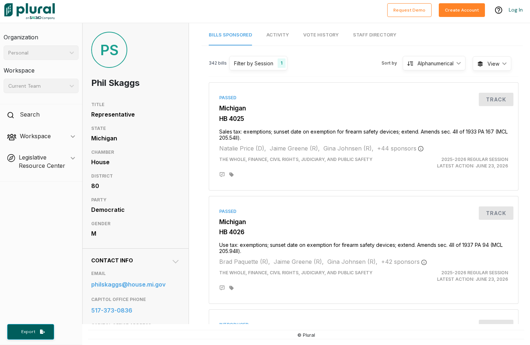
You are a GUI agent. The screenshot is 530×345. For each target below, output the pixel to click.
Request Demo (409, 10)
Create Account (462, 10)
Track (496, 99)
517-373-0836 (111, 310)
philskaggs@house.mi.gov (128, 284)
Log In (516, 9)
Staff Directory (374, 35)
